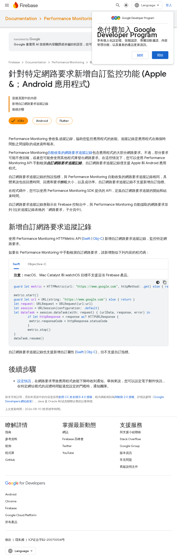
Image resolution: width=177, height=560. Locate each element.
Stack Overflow (130, 439)
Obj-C (98, 239)
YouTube (68, 453)
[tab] (16, 264)
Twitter (67, 446)
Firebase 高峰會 (73, 439)
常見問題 (126, 460)
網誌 (65, 432)
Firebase (14, 62)
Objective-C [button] (37, 264)
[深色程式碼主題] (157, 282)
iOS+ (20, 121)
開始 (160, 55)
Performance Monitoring (69, 18)
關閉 (140, 55)
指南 (8, 432)
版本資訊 (126, 453)
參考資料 (11, 439)
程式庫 (9, 453)
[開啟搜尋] (117, 5)
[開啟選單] (7, 5)
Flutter (64, 121)
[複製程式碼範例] (164, 282)
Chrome (10, 501)
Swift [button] (16, 264)
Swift (86, 239)
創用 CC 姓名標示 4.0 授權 (75, 397)
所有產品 (11, 522)
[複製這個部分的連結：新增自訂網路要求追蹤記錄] (96, 227)
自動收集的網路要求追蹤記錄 (69, 153)
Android (42, 121)
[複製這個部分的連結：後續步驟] (40, 369)
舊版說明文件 (129, 467)
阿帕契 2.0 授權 (124, 397)
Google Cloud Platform (20, 515)
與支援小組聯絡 (130, 432)
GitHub (10, 460)
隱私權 (19, 539)
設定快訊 (24, 381)
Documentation (21, 18)
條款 (8, 539)
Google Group (130, 446)
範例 (8, 446)
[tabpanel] (88, 309)
